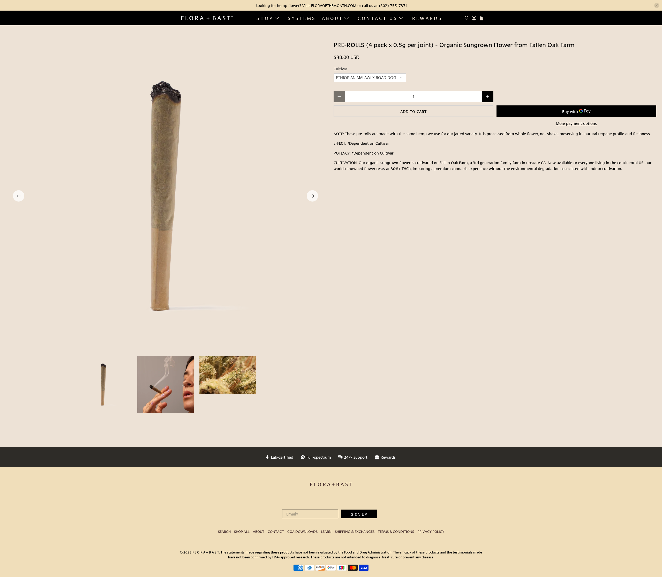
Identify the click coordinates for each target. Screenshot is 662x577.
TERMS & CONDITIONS (396, 531)
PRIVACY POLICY (430, 531)
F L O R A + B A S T (205, 552)
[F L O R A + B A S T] (207, 18)
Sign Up (359, 514)
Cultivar (340, 68)
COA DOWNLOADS (302, 531)
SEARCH (224, 531)
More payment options (576, 123)
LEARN (326, 531)
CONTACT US (378, 17)
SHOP (265, 17)
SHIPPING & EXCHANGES (354, 531)
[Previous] (18, 196)
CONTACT (276, 531)
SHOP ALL (242, 531)
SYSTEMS (302, 17)
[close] (656, 5)
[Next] (312, 196)
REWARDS (427, 17)
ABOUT (332, 17)
